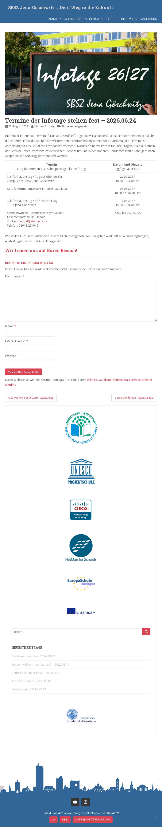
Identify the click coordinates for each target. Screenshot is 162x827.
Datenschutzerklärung (92, 819)
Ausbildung (73, 19)
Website (10, 356)
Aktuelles (55, 19)
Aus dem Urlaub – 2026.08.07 (31, 681)
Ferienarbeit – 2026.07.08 (29, 689)
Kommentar (14, 276)
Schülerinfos (94, 19)
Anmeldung (149, 19)
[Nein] (157, 817)
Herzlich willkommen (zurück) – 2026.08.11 (40, 664)
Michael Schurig (44, 126)
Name (10, 326)
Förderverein (128, 19)
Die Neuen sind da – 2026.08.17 (33, 656)
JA (53, 819)
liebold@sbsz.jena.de (33, 221)
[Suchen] (146, 631)
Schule (111, 19)
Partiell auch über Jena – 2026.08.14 (36, 673)
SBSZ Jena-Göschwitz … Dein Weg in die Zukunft (60, 7)
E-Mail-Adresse (16, 341)
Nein (65, 819)
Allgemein (81, 126)
